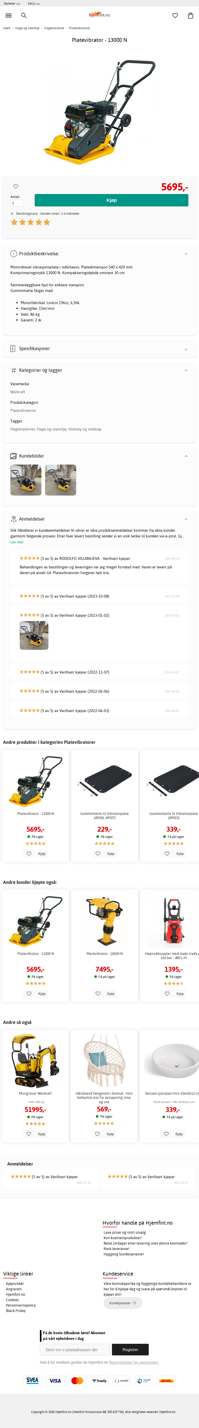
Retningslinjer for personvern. (134, 1362)
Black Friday (16, 1310)
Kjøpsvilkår (15, 1283)
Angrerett (14, 1289)
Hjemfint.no (15, 1294)
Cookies (12, 1300)
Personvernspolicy (21, 1305)
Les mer (17, 541)
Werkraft (17, 391)
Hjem (6, 28)
